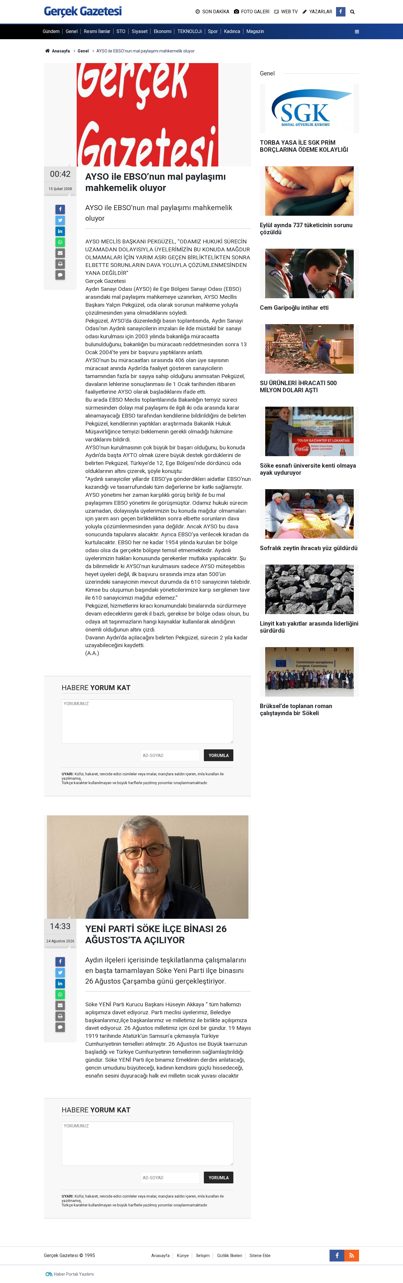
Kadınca (232, 31)
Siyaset (140, 31)
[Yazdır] (60, 264)
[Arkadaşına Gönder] (60, 253)
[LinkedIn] (60, 231)
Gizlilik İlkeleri (229, 1255)
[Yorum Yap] (60, 275)
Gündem (51, 31)
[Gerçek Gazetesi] (83, 11)
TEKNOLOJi (190, 31)
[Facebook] (60, 209)
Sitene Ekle (260, 1255)
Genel (72, 31)
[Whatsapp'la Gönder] (60, 242)
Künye (183, 1255)
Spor (213, 31)
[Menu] (357, 32)
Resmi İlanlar (97, 31)
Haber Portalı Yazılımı (74, 1274)
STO (121, 31)
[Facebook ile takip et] (340, 12)
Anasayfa (160, 1255)
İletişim (203, 1255)
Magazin (255, 31)
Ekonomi (162, 31)
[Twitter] (60, 220)
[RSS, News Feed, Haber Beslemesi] (351, 1255)
